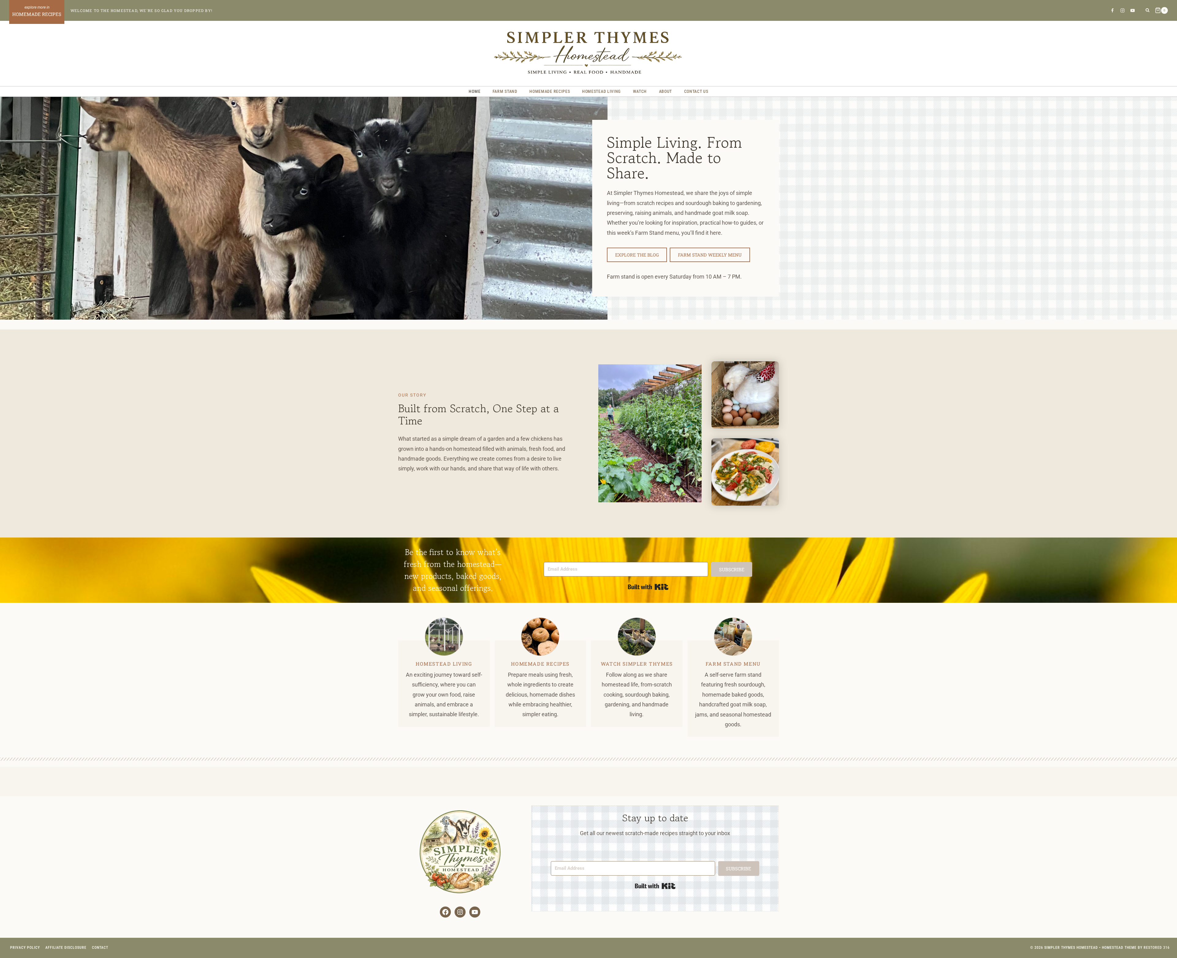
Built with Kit (648, 586)
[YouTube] (1132, 10)
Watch (640, 91)
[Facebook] (1112, 10)
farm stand (724, 663)
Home (474, 91)
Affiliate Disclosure (65, 947)
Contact (100, 947)
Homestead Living (601, 91)
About (665, 91)
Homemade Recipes (549, 91)
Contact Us (696, 91)
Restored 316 (1157, 947)
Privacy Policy (25, 947)
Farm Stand (505, 91)
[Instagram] (1122, 10)
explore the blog (637, 255)
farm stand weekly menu (710, 255)
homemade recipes (540, 663)
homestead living (444, 663)
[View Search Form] (1147, 10)
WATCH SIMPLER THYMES (637, 663)
